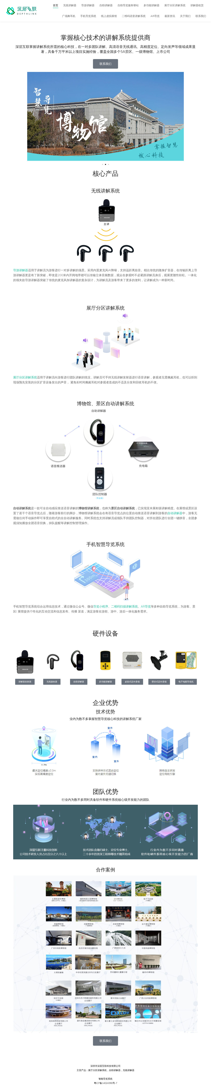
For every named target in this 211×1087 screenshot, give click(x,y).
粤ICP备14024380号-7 (105, 1083)
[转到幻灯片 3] (108, 164)
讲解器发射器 (24, 681)
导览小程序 (100, 607)
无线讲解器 (128, 1070)
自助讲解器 (78, 681)
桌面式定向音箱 (132, 681)
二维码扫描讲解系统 (124, 607)
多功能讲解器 (105, 681)
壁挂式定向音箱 (159, 681)
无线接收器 (51, 681)
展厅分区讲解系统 (25, 377)
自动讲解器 (174, 513)
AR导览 (146, 607)
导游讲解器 (20, 270)
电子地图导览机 (186, 681)
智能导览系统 (105, 1078)
